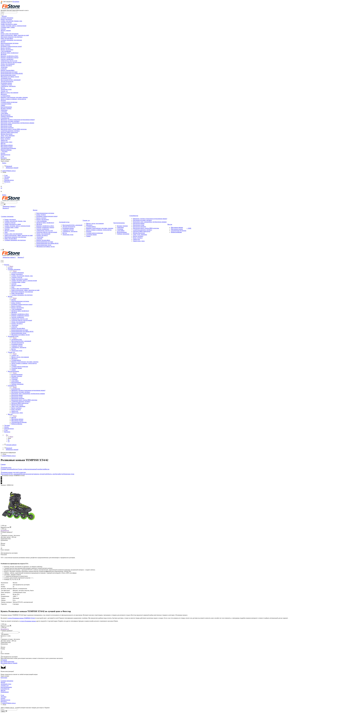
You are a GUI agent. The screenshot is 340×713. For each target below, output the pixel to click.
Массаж (13, 417)
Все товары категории (7, 661)
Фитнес (13, 299)
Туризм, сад (14, 355)
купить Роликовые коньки (28, 621)
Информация (5, 692)
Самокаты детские (38, 474)
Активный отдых (16, 339)
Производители (5, 700)
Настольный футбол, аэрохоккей (10, 474)
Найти (3, 711)
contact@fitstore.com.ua (9, 170)
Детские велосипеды (26, 474)
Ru (8, 440)
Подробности (5, 530)
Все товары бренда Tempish (9, 663)
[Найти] (2, 14)
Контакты (4, 701)
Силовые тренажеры (17, 272)
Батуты (61, 474)
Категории (4, 677)
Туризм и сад (5, 685)
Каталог (10, 268)
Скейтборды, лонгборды (51, 474)
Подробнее (16, 1)
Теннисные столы (68, 474)
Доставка (3, 696)
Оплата (3, 698)
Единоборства (15, 389)
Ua (8, 441)
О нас (2, 695)
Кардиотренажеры (16, 374)
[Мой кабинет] (1, 259)
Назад (11, 266)
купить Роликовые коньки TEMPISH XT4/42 (21, 618)
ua (1, 188)
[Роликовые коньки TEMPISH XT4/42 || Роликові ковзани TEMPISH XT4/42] (18, 524)
